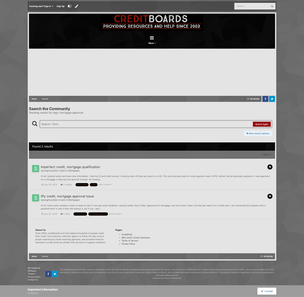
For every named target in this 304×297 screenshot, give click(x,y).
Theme (31, 274)
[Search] (272, 6)
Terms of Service (130, 240)
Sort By (267, 155)
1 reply (66, 214)
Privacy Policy (128, 244)
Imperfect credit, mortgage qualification (70, 167)
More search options (258, 133)
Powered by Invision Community (167, 278)
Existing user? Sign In (40, 6)
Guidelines (33, 293)
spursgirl (45, 170)
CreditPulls (127, 234)
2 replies (67, 184)
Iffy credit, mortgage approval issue (67, 196)
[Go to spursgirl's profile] (35, 168)
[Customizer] (69, 6)
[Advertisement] (152, 72)
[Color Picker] (76, 6)
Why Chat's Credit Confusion (136, 237)
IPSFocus (32, 271)
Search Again (261, 124)
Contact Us (33, 279)
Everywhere (259, 6)
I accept (268, 291)
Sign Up (60, 6)
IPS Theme (32, 268)
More (151, 43)
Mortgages (74, 170)
